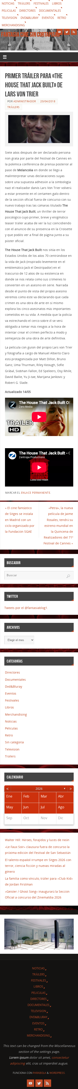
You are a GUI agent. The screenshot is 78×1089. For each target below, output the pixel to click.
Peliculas (9, 11)
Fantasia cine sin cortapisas (30, 34)
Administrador (24, 101)
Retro (61, 18)
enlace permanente (35, 493)
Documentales (50, 11)
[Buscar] (68, 576)
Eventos (48, 18)
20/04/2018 (47, 101)
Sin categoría (14, 742)
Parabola (39, 1073)
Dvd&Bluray (29, 18)
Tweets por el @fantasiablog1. (26, 608)
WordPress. (57, 1073)
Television (9, 18)
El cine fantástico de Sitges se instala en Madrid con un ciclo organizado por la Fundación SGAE (19, 520)
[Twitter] (67, 32)
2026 (39, 788)
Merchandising (13, 25)
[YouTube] (60, 32)
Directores (27, 11)
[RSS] (74, 32)
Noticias (8, 3)
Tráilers (24, 3)
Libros (57, 3)
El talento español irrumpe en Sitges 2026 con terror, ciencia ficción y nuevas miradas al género (38, 866)
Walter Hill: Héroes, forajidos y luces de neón (37, 840)
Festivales (41, 3)
